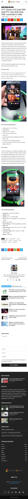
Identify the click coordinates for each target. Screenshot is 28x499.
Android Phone (12, 238)
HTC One (10, 240)
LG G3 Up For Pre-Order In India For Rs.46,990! (7, 258)
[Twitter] (20, 280)
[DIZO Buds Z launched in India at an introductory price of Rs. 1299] (4, 291)
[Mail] (12, 492)
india (20, 240)
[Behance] (8, 280)
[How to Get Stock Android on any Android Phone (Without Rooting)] (4, 407)
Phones (6, 5)
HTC (9, 7)
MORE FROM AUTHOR (17, 286)
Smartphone (14, 242)
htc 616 (18, 238)
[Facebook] (11, 280)
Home (2, 5)
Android (10, 5)
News (12, 7)
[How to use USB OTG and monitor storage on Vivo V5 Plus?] (4, 414)
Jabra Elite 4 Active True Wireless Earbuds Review (12, 435)
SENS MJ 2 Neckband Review (15, 419)
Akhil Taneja (5, 16)
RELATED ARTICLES (6, 286)
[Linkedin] (17, 280)
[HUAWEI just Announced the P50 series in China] (4, 317)
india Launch (4, 242)
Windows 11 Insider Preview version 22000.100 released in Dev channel (17, 324)
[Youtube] (23, 492)
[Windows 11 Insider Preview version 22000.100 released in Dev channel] (4, 324)
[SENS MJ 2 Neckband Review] (4, 420)
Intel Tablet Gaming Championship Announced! (21, 258)
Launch (9, 242)
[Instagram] (14, 280)
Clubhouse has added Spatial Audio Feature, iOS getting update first (17, 304)
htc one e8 (15, 240)
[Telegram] (15, 492)
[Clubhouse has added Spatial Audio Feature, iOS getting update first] (4, 304)
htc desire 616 (4, 240)
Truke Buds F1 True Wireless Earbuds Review (10, 432)
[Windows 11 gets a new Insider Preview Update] (4, 311)
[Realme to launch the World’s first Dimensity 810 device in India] (4, 298)
